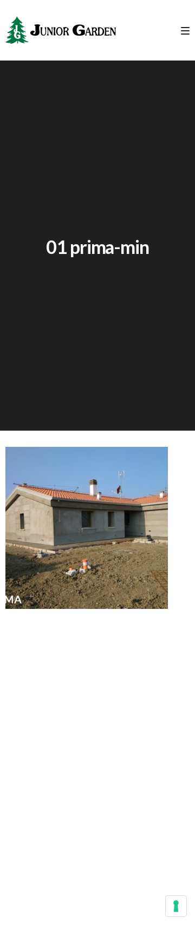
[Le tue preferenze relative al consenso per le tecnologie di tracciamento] (176, 906)
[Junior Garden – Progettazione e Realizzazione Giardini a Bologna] (60, 30)
